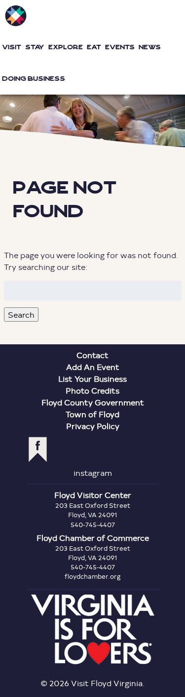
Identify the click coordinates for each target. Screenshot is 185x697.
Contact (92, 355)
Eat (94, 47)
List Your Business (92, 378)
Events (120, 47)
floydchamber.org (93, 576)
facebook (37, 449)
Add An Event (92, 366)
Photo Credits (92, 390)
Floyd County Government (92, 402)
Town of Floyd (92, 414)
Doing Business (33, 78)
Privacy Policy (92, 425)
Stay (34, 47)
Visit (11, 47)
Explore (65, 47)
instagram (93, 472)
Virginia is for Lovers (92, 629)
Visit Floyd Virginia (16, 16)
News (150, 47)
